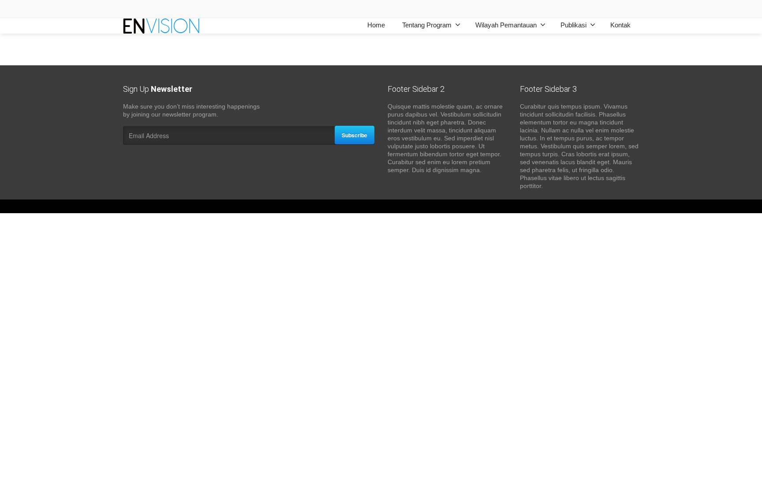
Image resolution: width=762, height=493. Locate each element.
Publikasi (573, 25)
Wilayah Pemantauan (506, 25)
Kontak (620, 25)
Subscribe (354, 135)
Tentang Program (427, 25)
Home (376, 25)
